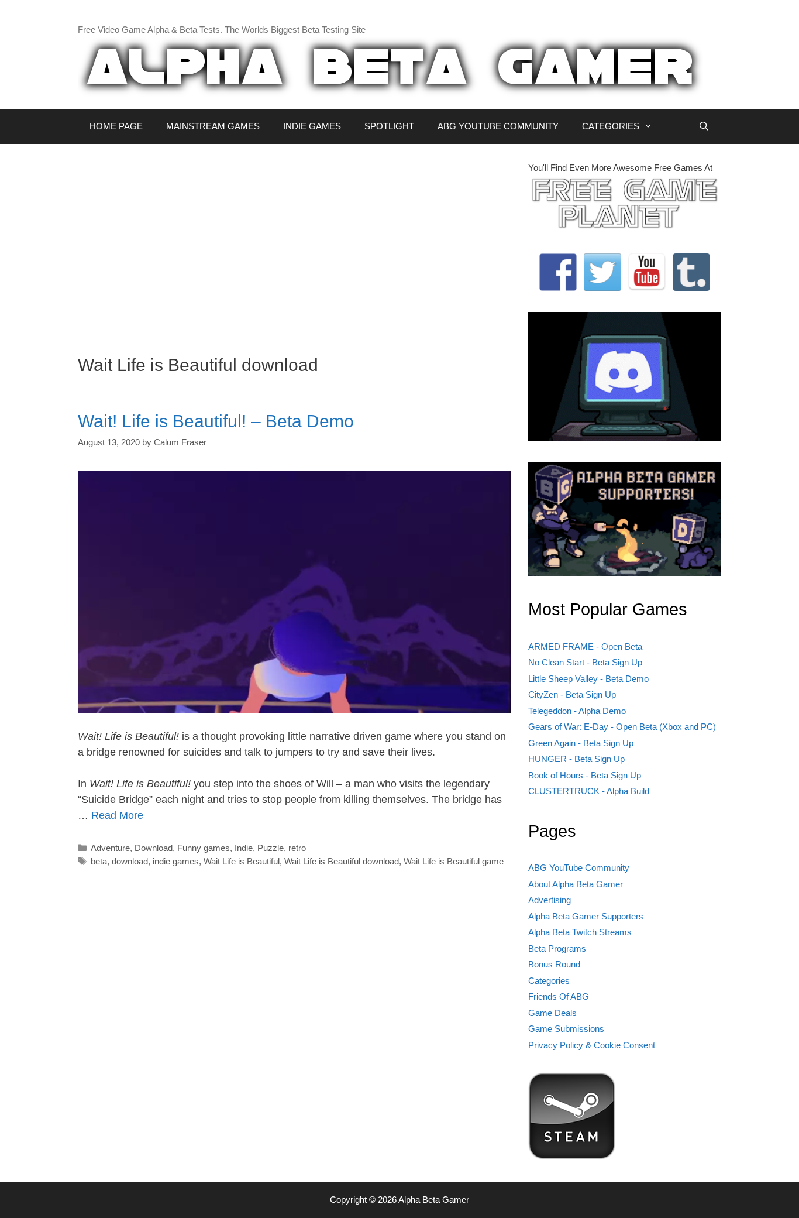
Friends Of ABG (558, 996)
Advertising (549, 900)
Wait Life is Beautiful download (341, 861)
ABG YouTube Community (578, 868)
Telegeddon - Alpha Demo (577, 711)
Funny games (203, 848)
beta (99, 861)
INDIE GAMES (312, 126)
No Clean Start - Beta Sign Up (585, 662)
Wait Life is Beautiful (242, 861)
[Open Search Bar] (704, 126)
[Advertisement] (294, 243)
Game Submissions (566, 1029)
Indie (244, 848)
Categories (549, 981)
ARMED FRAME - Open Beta (585, 646)
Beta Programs (557, 948)
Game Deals (552, 1013)
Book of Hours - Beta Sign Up (584, 775)
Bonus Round (554, 964)
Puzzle (270, 848)
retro (297, 848)
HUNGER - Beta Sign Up (576, 759)
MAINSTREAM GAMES (213, 126)
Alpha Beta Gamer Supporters (585, 916)
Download (154, 848)
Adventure (110, 848)
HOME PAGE (116, 126)
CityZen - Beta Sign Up (572, 694)
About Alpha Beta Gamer (575, 884)
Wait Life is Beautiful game (454, 861)
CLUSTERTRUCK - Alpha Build (588, 791)
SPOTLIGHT (389, 126)
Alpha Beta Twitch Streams (580, 932)
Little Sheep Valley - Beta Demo (588, 679)
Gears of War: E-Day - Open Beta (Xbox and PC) (622, 727)
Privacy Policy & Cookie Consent (591, 1045)
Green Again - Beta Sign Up (580, 743)
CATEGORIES (610, 126)
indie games (176, 861)
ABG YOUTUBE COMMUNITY (498, 126)
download (130, 861)
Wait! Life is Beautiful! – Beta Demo (216, 421)
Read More (117, 815)
